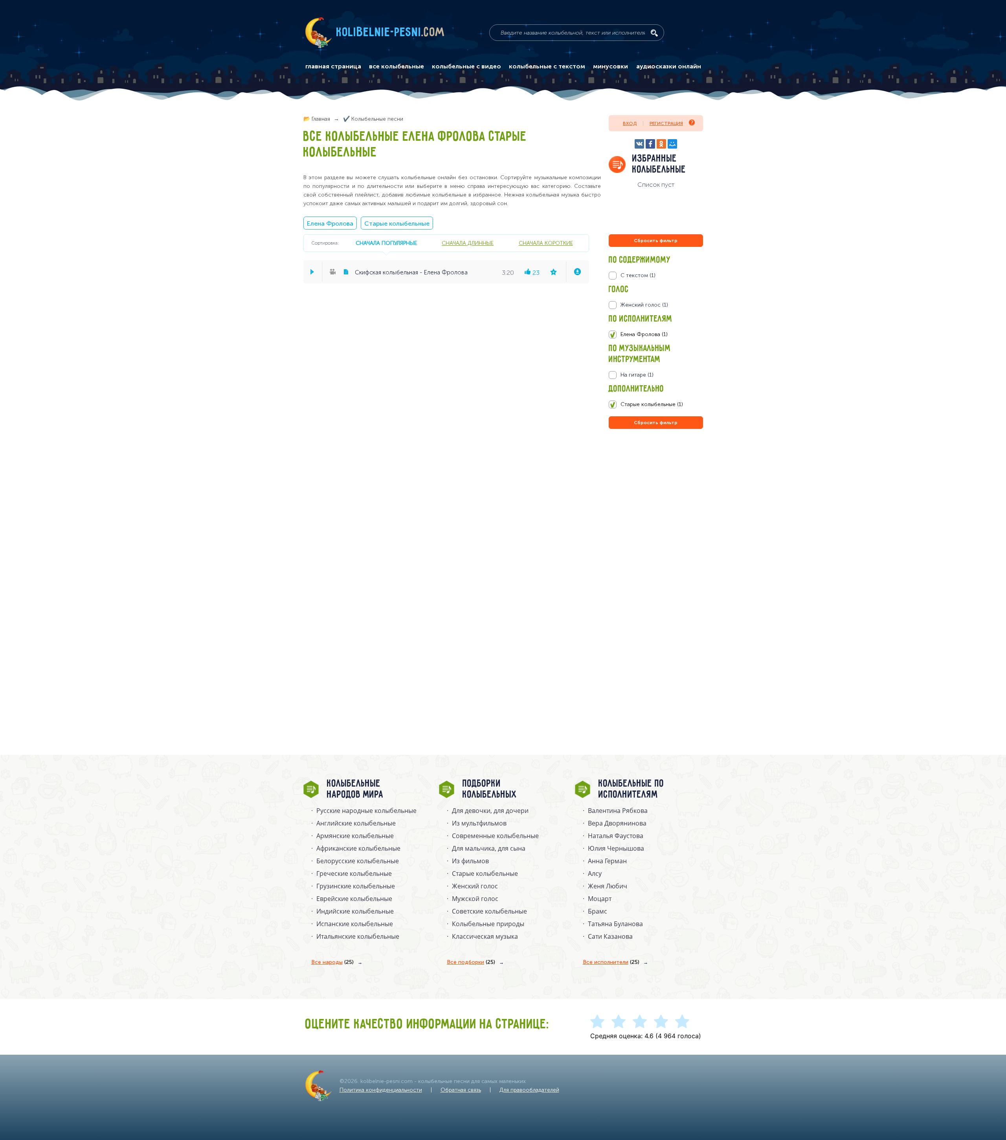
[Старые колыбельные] (656, 404)
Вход (630, 123)
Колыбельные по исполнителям (631, 789)
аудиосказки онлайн (668, 66)
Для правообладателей (529, 1090)
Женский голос (475, 886)
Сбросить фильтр (655, 240)
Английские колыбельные (356, 823)
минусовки (610, 66)
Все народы (332, 962)
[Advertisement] (656, 515)
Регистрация (666, 123)
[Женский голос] (656, 305)
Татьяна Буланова (615, 923)
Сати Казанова (610, 936)
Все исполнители (611, 962)
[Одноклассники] (661, 144)
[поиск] (654, 33)
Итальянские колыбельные (357, 936)
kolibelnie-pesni (390, 33)
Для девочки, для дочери (490, 810)
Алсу (595, 873)
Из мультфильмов (479, 823)
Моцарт (599, 898)
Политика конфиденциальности (381, 1090)
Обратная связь (461, 1090)
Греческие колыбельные (354, 873)
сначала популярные (386, 243)
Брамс (597, 911)
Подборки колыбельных (490, 789)
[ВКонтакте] (639, 144)
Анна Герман (607, 861)
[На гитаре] (656, 375)
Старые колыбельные (397, 223)
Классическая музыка (485, 936)
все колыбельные (396, 66)
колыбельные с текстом (547, 66)
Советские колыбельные (489, 911)
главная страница (333, 66)
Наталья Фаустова (615, 835)
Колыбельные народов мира (355, 789)
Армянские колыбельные (355, 835)
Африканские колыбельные (358, 848)
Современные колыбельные (495, 835)
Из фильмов (470, 861)
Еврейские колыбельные (354, 898)
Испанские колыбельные (354, 923)
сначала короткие (546, 243)
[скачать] (577, 271)
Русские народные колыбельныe (366, 810)
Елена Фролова (330, 223)
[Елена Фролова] (656, 334)
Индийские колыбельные (355, 911)
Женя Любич (607, 886)
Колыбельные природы (488, 923)
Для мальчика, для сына (488, 848)
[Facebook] (650, 144)
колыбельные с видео (466, 66)
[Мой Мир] (672, 144)
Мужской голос (475, 898)
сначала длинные (468, 243)
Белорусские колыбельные (357, 861)
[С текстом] (656, 275)
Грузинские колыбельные (355, 886)
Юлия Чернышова (616, 848)
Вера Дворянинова (617, 823)
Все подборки (471, 962)
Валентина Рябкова (618, 810)
